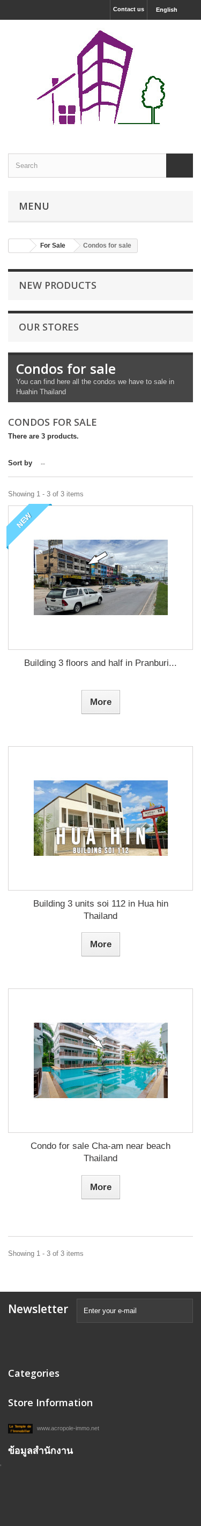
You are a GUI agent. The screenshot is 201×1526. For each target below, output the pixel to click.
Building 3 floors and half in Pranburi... (100, 663)
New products (57, 285)
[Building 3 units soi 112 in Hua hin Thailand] (100, 818)
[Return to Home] (19, 245)
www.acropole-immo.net (67, 1428)
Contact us (128, 9)
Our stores (49, 326)
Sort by (20, 463)
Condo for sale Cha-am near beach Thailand (100, 1152)
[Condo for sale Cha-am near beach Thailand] (100, 1061)
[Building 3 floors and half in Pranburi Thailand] (100, 578)
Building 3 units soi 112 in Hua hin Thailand (100, 910)
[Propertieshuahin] (100, 77)
